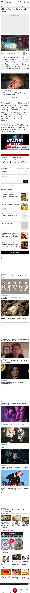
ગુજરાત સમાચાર (5, 6)
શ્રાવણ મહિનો (13, 6)
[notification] (27, 2)
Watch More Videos (7, 530)
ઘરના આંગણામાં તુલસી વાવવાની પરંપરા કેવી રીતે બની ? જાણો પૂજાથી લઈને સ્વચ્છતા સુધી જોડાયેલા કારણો (16, 577)
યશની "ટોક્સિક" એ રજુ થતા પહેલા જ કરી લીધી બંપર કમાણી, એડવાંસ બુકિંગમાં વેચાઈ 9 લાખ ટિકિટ (16, 563)
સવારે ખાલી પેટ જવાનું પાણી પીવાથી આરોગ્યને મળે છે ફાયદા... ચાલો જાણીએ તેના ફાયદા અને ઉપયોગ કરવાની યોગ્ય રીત (16, 523)
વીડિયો (5, 528)
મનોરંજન (8, 165)
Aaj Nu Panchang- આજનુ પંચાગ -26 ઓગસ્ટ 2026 (5, 577)
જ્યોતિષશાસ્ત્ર (24, 162)
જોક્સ (3, 165)
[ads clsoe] (29, 584)
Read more (8, 146)
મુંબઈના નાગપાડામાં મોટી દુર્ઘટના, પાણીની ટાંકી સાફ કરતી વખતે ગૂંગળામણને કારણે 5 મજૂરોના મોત (15, 158)
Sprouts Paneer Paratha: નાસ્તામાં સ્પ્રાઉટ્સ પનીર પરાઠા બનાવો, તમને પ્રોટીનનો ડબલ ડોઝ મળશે (5, 523)
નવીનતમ (5, 553)
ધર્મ (21, 165)
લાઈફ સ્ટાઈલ (16, 165)
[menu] (2, 2)
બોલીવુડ (21, 6)
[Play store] (24, 2)
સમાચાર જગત (16, 162)
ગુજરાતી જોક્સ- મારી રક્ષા (5, 563)
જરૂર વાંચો (5, 513)
